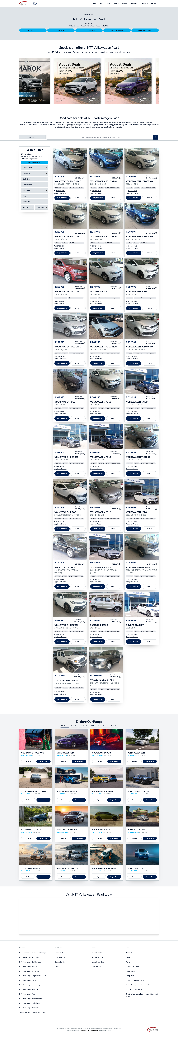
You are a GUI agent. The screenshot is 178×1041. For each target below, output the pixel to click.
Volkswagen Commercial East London (32, 1012)
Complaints (130, 976)
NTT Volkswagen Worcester (29, 1008)
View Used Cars (89, 30)
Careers (128, 957)
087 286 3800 (89, 23)
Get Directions (33, 30)
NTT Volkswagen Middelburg (29, 985)
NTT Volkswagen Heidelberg (29, 966)
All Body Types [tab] (65, 725)
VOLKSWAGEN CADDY (30, 868)
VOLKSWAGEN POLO (66, 753)
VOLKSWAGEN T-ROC (136, 830)
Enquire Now (62, 198)
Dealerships (133, 3)
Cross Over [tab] (106, 725)
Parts (128, 962)
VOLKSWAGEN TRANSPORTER (105, 868)
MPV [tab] (80, 725)
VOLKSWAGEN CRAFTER (67, 868)
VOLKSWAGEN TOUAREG (138, 791)
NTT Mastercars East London (29, 957)
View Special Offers (97, 957)
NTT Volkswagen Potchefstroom (31, 999)
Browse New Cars (96, 953)
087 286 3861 (60, 191)
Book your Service (145, 30)
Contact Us (144, 3)
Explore (28, 761)
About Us (129, 953)
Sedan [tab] (100, 725)
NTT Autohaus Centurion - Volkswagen (33, 953)
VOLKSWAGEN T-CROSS (102, 791)
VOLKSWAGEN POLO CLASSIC (33, 791)
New (94, 3)
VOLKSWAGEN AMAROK (67, 791)
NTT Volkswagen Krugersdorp (29, 980)
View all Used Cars (34, 162)
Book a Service (60, 962)
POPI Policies (130, 971)
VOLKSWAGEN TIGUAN (31, 830)
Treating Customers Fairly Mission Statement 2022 (142, 995)
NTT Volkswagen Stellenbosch (30, 1003)
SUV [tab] (112, 725)
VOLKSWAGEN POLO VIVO (32, 753)
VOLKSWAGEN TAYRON (67, 830)
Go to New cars (117, 30)
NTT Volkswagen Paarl (27, 994)
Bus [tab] (116, 725)
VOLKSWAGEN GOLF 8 (101, 753)
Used (108, 3)
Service (124, 3)
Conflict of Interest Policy (135, 980)
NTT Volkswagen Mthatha (28, 989)
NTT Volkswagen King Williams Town (32, 976)
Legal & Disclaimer (132, 966)
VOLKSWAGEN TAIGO (101, 830)
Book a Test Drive (61, 957)
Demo (101, 3)
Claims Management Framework (137, 985)
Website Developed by (82, 1030)
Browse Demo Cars (97, 962)
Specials (115, 3)
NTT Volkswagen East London (30, 962)
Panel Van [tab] (86, 725)
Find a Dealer (59, 953)
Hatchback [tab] (94, 725)
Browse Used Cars (96, 966)
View (77, 198)
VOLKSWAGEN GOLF (136, 753)
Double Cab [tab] (74, 725)
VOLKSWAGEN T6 (135, 868)
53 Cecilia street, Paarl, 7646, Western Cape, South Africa (89, 26)
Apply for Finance (60, 193)
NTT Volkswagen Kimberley (29, 971)
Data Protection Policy (134, 989)
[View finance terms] (84, 178)
